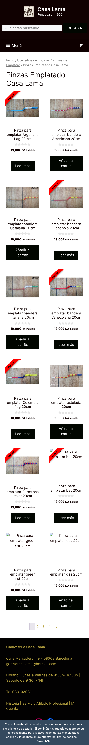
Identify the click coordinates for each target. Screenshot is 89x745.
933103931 (21, 692)
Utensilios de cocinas (33, 60)
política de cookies (64, 736)
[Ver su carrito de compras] (81, 45)
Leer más (23, 166)
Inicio (10, 60)
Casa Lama (51, 9)
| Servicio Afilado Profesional (44, 703)
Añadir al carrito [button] (66, 163)
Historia (12, 703)
